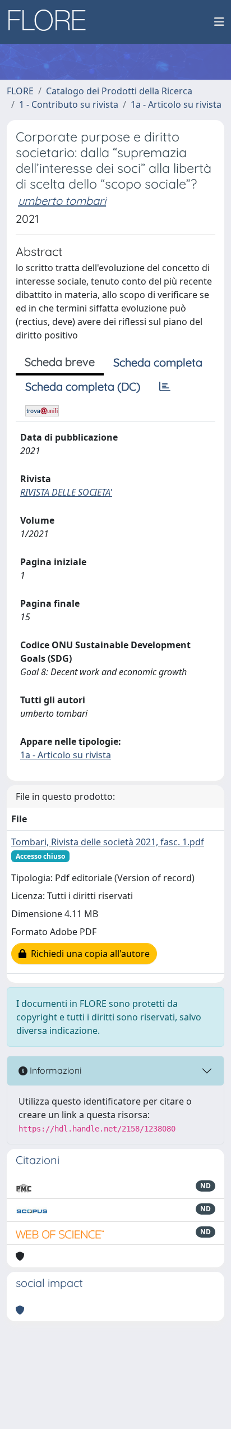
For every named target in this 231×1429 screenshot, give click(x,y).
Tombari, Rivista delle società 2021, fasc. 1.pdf (107, 842)
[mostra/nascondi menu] (219, 22)
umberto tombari (62, 201)
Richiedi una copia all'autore (88, 953)
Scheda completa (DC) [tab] (82, 386)
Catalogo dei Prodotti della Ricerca (119, 91)
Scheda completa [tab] (157, 362)
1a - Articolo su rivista (176, 104)
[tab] (165, 387)
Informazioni (54, 1070)
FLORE (20, 91)
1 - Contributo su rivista (68, 104)
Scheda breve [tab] (60, 362)
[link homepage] (51, 22)
